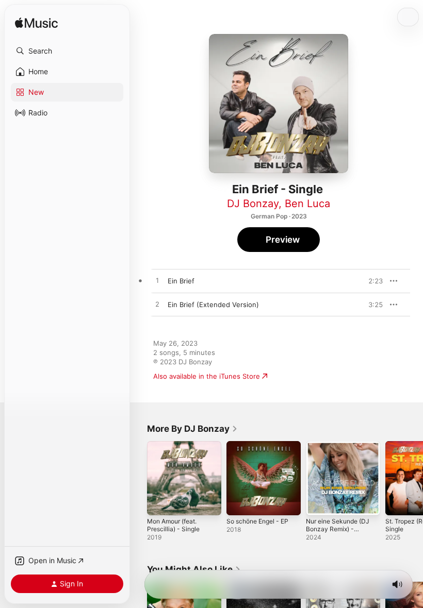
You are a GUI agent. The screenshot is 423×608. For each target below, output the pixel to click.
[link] (192, 428)
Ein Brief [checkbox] (181, 281)
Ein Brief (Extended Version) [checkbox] (213, 304)
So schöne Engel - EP (257, 521)
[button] (67, 51)
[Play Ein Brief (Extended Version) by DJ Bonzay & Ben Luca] (157, 304)
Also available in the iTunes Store (206, 376)
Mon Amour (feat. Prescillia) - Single (173, 525)
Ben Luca (307, 203)
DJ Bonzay (253, 203)
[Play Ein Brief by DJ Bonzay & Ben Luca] (157, 280)
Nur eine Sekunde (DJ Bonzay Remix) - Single (337, 529)
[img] (36, 23)
